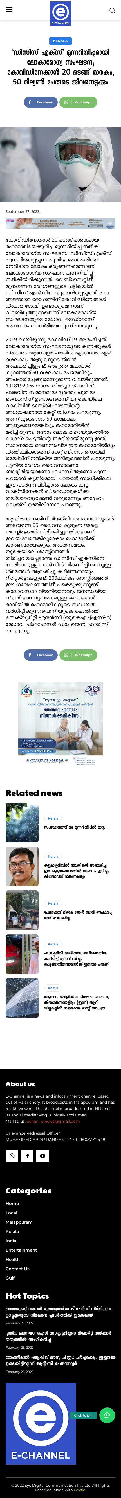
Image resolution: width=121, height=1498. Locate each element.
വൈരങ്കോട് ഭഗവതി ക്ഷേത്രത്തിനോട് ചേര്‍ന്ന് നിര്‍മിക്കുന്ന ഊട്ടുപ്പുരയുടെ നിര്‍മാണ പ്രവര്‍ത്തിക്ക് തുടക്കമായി (59, 1312)
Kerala (60, 41)
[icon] (12, 1170)
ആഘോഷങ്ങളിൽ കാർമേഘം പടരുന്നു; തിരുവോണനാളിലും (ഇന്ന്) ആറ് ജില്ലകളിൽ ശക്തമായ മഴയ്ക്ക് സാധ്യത (76, 1003)
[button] (107, 1415)
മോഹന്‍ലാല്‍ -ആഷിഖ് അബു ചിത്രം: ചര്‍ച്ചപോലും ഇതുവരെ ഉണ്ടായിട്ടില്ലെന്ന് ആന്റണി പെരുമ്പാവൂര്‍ (60, 1361)
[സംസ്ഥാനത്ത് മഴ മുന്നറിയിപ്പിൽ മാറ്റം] (22, 822)
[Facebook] (27, 1156)
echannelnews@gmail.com (53, 1121)
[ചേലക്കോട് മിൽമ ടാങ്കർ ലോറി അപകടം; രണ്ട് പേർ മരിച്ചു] (22, 910)
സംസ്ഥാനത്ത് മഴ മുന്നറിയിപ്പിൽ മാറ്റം (74, 828)
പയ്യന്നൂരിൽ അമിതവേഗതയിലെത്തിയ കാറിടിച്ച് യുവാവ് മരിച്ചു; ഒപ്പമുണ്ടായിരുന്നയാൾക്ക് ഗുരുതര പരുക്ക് (76, 959)
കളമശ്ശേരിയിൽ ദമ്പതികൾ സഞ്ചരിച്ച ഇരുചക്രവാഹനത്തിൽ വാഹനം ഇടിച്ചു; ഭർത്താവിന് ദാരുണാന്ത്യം (76, 871)
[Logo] (60, 13)
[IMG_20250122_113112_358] (60, 234)
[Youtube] (42, 1156)
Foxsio (79, 1490)
